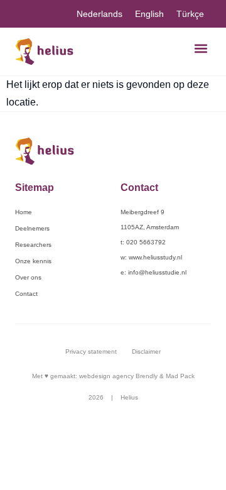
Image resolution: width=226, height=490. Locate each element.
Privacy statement (91, 351)
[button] (200, 48)
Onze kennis (33, 261)
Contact (26, 293)
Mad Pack (180, 376)
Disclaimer (146, 351)
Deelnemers (32, 228)
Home (23, 212)
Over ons (28, 277)
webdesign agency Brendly (119, 376)
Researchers (33, 244)
